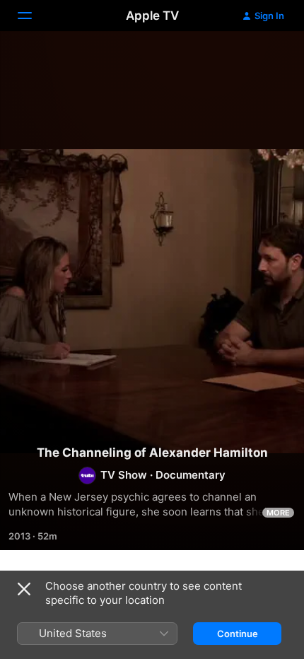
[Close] (24, 589)
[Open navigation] (33, 15)
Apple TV (152, 15)
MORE (278, 513)
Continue (237, 633)
